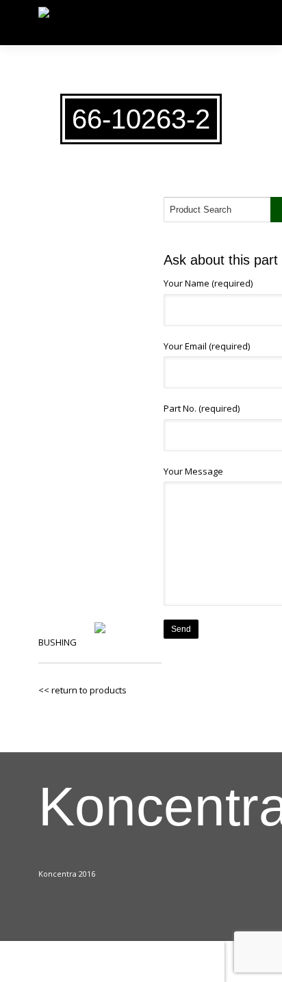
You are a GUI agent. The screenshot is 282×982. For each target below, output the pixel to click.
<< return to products (82, 690)
